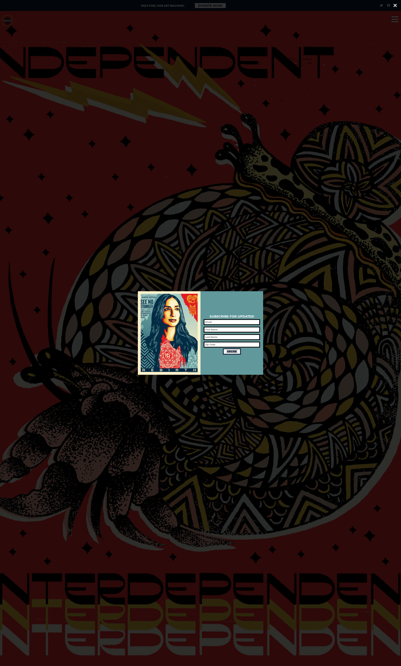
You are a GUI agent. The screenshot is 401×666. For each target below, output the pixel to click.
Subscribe (232, 351)
